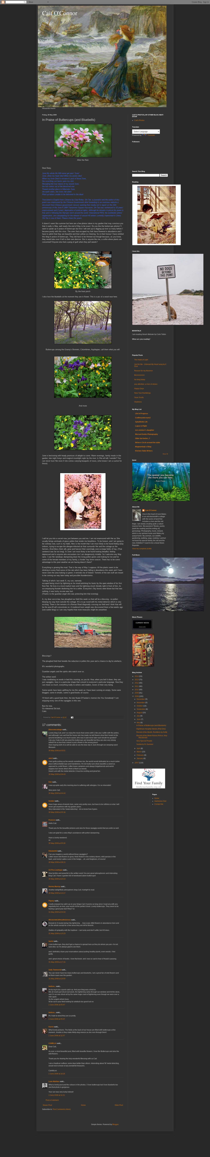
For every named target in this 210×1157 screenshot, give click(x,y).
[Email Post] (72, 717)
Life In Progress (141, 414)
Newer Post (47, 1105)
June (139, 719)
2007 (137, 763)
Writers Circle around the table (147, 443)
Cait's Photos (139, 120)
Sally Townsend (55, 970)
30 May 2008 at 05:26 (57, 843)
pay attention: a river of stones (145, 384)
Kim (50, 782)
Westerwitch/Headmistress (60, 920)
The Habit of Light (141, 360)
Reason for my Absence (143, 371)
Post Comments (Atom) (62, 1109)
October (140, 706)
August (140, 713)
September (141, 709)
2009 (137, 693)
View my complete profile (142, 549)
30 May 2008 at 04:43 (57, 774)
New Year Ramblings (142, 393)
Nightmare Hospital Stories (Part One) (151, 729)
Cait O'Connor (59, 13)
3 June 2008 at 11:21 (57, 1095)
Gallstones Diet (160, 801)
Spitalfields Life (141, 422)
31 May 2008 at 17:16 (57, 962)
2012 (137, 683)
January (140, 758)
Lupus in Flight (141, 426)
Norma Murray (54, 887)
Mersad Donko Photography (146, 434)
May (138, 723)
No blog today (139, 380)
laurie (51, 941)
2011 (137, 686)
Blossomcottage (55, 730)
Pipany (51, 901)
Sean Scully (139, 397)
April (139, 748)
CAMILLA (52, 1043)
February (140, 755)
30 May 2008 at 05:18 (57, 812)
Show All (165, 454)
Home (83, 1105)
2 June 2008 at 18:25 (57, 1074)
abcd (51, 758)
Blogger (115, 1124)
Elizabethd (53, 851)
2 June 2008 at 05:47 (57, 1005)
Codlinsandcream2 (143, 418)
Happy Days (139, 389)
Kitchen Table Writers (144, 451)
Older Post (119, 1105)
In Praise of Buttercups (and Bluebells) (151, 725)
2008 (137, 696)
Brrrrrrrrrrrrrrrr (139, 375)
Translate (151, 135)
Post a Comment (52, 1100)
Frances (52, 820)
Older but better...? (142, 438)
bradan (51, 801)
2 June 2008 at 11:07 (57, 1036)
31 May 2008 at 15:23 (57, 934)
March (139, 752)
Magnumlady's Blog (143, 447)
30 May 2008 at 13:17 (57, 893)
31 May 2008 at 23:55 (57, 979)
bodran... (52, 986)
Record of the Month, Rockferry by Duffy (151, 732)
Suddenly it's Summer (144, 744)
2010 (137, 690)
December (141, 699)
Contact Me (158, 804)
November (141, 703)
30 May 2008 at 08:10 (57, 862)
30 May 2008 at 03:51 (57, 751)
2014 (137, 676)
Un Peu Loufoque (55, 870)
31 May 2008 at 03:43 (57, 912)
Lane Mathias (54, 1081)
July (138, 716)
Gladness (138, 402)
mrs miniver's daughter (144, 430)
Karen (51, 1027)
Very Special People (144, 741)
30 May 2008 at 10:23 (57, 879)
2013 (137, 680)
